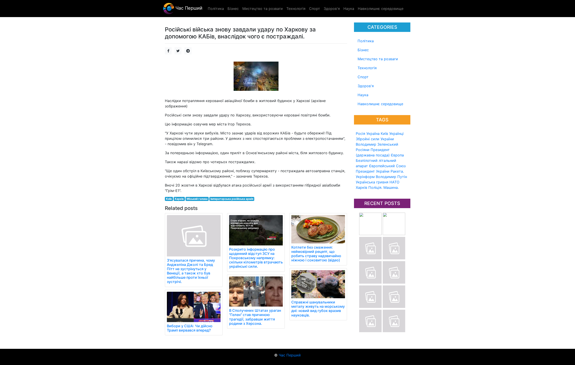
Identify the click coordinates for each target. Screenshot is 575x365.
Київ (384, 133)
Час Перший (188, 8)
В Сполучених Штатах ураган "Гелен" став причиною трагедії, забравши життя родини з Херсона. (255, 317)
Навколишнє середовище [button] (380, 8)
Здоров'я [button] (332, 8)
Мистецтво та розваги (378, 59)
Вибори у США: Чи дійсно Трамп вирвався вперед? (189, 328)
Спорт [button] (314, 8)
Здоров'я (366, 86)
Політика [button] (216, 8)
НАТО (394, 182)
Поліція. (375, 187)
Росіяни (362, 149)
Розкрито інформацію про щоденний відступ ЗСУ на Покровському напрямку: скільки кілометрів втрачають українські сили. (256, 258)
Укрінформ (365, 176)
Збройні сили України (375, 139)
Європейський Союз (387, 166)
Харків (361, 187)
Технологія (367, 68)
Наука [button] (348, 8)
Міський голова (197, 198)
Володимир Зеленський (377, 144)
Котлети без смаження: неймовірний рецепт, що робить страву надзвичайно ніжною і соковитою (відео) (316, 254)
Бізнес (363, 50)
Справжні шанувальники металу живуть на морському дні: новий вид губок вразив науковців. (318, 308)
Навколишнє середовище (380, 104)
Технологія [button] (295, 8)
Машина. (391, 187)
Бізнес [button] (233, 8)
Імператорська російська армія (231, 198)
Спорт (363, 77)
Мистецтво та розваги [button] (262, 8)
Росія (360, 133)
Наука (363, 95)
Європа (397, 155)
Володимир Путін (391, 176)
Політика (366, 41)
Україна (373, 133)
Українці (396, 133)
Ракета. (397, 171)
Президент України (372, 171)
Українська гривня (372, 182)
